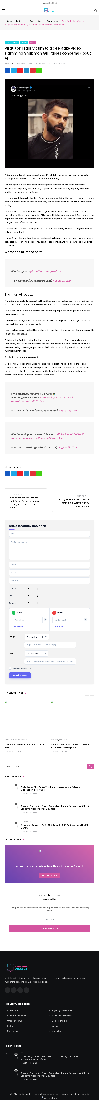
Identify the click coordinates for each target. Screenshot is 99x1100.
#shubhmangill (20, 438)
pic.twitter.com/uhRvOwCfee (28, 401)
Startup (54, 740)
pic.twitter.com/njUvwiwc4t (46, 271)
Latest (24, 740)
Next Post (81, 496)
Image (12, 636)
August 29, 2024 (67, 447)
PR (22, 783)
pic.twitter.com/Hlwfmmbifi (46, 438)
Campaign (9, 740)
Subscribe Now (49, 928)
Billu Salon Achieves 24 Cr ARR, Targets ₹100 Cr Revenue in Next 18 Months (54, 826)
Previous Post (19, 494)
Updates (63, 740)
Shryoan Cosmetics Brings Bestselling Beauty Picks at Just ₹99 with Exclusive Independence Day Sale (56, 807)
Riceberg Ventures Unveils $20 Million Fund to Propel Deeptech (70, 746)
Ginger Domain (81, 1094)
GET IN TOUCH (49, 875)
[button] (87, 693)
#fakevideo (63, 434)
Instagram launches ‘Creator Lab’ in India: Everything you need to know (74, 502)
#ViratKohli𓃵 (47, 397)
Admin (10, 64)
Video (11, 653)
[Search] (95, 10)
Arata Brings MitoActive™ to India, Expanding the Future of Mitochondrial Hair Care (51, 788)
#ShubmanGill (64, 397)
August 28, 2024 (68, 410)
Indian (17, 740)
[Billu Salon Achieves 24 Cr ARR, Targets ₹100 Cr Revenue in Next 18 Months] (11, 826)
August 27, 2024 (62, 280)
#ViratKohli (76, 434)
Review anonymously (22, 668)
